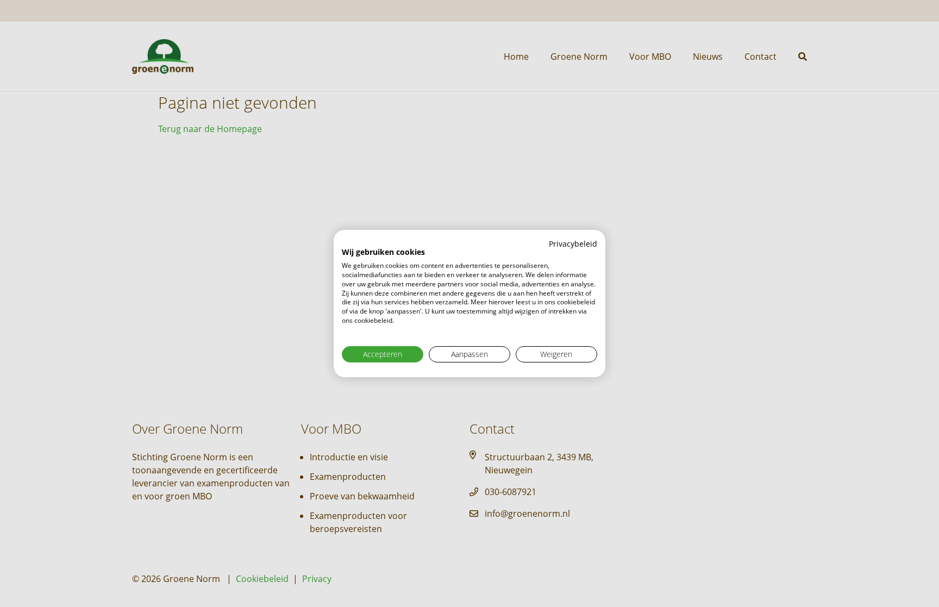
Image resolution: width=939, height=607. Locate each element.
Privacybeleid (573, 244)
